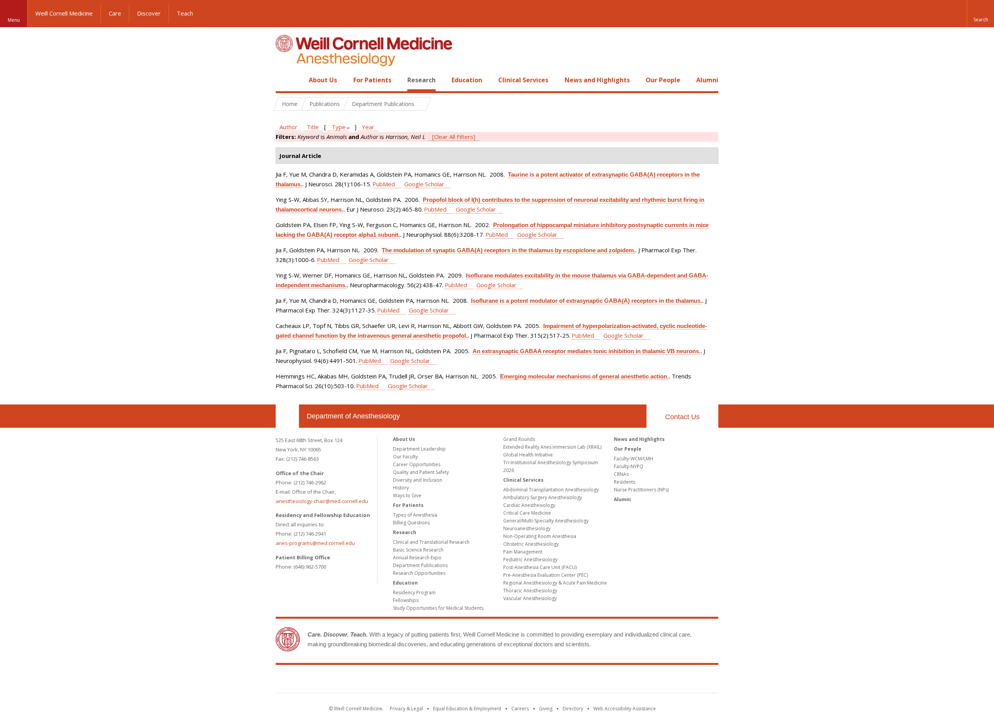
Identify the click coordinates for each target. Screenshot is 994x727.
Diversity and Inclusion (417, 480)
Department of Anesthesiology (353, 416)
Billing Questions (411, 522)
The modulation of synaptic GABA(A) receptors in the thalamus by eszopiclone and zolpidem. (508, 250)
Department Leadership (419, 449)
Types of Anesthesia (415, 515)
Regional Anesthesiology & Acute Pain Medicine (555, 583)
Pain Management (522, 551)
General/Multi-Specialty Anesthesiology (546, 520)
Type (339, 127)
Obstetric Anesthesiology (531, 544)
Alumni (707, 80)
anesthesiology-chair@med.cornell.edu (322, 501)
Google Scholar (424, 184)
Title (313, 127)
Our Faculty (405, 456)
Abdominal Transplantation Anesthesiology (551, 489)
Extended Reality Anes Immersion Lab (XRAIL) (552, 447)
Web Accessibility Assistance (624, 708)
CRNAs (621, 474)
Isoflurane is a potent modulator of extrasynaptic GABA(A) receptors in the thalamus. (586, 300)
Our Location (287, 416)
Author (288, 127)
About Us (323, 80)
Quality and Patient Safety (421, 472)
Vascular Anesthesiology (530, 598)
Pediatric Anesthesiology (530, 559)
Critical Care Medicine (527, 513)
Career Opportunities (416, 464)
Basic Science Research (418, 550)
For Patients (372, 80)
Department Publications (420, 565)
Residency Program (414, 592)
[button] (980, 13)
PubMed (383, 184)
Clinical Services (523, 80)
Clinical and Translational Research (431, 542)
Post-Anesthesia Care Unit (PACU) (540, 567)
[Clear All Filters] (453, 137)
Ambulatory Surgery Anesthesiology (542, 497)
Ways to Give (407, 495)
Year (368, 127)
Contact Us (682, 417)
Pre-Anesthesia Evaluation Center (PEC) (545, 575)
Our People (663, 80)
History (401, 487)
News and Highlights (597, 80)
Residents (624, 482)
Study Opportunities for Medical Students (438, 608)
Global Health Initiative (528, 454)
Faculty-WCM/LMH (633, 458)
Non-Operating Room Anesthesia (539, 536)
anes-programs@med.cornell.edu (315, 543)
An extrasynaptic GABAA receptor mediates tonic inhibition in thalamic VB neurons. (586, 351)
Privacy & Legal (406, 708)
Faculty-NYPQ (628, 466)
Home (284, 80)
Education (467, 80)
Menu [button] (14, 20)
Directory (573, 708)
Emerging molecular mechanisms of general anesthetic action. (584, 376)
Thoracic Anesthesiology (530, 590)
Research (421, 80)
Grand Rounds (519, 439)
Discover (149, 13)
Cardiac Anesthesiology (529, 505)
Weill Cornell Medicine (64, 13)
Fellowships (406, 600)
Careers (520, 708)
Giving (546, 708)
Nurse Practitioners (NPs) (641, 489)
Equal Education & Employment (467, 708)
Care (115, 13)
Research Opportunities (419, 573)
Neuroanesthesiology (527, 528)
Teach (185, 13)
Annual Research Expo (417, 557)
